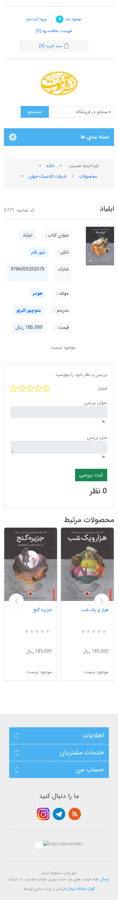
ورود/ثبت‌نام (36, 19)
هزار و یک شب (94, 609)
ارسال (104, 879)
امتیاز (102, 388)
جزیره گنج (42, 609)
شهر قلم (38, 252)
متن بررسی (97, 437)
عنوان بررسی (95, 402)
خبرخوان (75, 814)
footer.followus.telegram (59, 814)
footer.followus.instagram (43, 814)
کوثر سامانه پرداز (81, 889)
